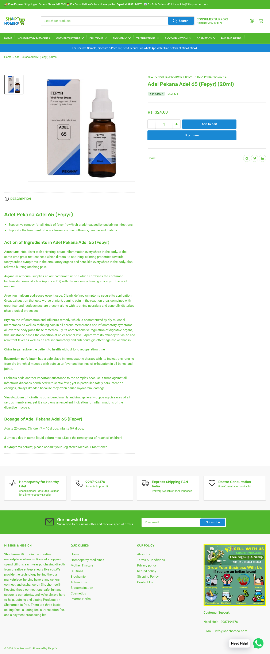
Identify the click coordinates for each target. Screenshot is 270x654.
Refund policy (146, 571)
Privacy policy (147, 565)
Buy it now (192, 135)
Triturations (145, 38)
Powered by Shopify (45, 648)
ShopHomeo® (22, 648)
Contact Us (145, 582)
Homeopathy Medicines (34, 38)
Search (183, 21)
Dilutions (96, 38)
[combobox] (117, 20)
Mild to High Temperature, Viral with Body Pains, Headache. (187, 76)
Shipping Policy (148, 576)
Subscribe (213, 522)
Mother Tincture (68, 38)
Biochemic (120, 38)
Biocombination (176, 38)
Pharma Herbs (231, 38)
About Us (143, 554)
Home (8, 38)
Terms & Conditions (151, 560)
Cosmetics (204, 38)
